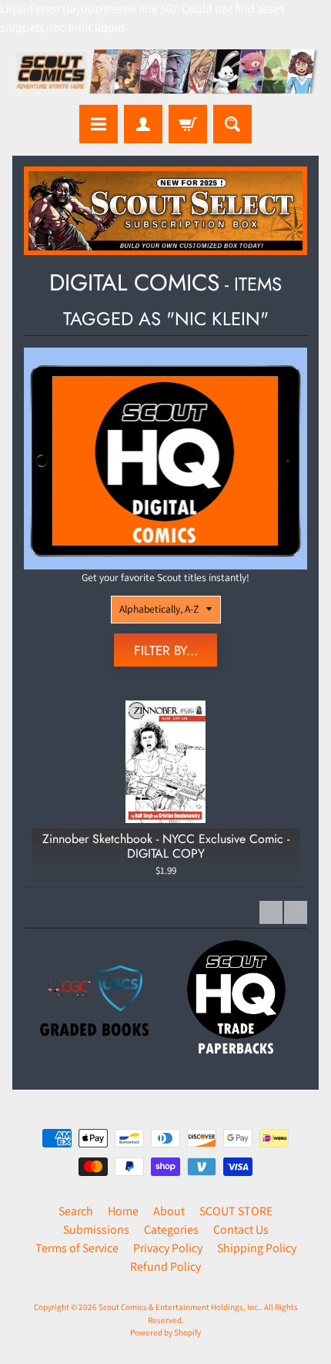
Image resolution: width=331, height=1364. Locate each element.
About (169, 1211)
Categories (171, 1229)
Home (123, 1211)
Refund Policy (165, 1266)
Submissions (96, 1229)
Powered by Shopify (165, 1332)
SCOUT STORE (235, 1211)
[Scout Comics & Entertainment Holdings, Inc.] (165, 73)
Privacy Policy (167, 1248)
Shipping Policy (256, 1248)
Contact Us (241, 1229)
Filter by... (166, 650)
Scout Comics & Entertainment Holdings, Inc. (179, 1307)
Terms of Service (77, 1248)
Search (76, 1211)
